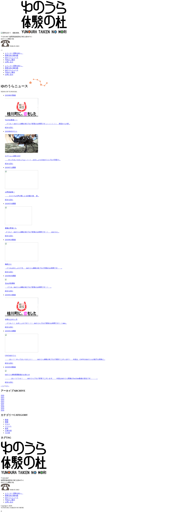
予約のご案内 (10, 60)
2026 (2, 395)
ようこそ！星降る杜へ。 (14, 53)
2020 (2, 406)
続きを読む (9, 127)
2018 (2, 410)
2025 (2, 397)
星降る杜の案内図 (11, 55)
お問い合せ (9, 62)
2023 (2, 401)
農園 (6, 422)
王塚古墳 (8, 430)
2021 (2, 405)
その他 (7, 433)
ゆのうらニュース (11, 57)
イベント (8, 426)
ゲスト (7, 424)
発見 (6, 428)
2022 (2, 403)
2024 (2, 399)
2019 (2, 408)
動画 (6, 420)
